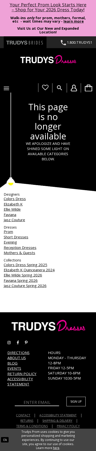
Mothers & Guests (19, 252)
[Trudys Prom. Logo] (48, 60)
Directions (18, 352)
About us (16, 357)
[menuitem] (88, 88)
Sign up (76, 401)
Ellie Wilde (12, 209)
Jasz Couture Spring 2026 (25, 285)
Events (14, 368)
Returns (26, 421)
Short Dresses (16, 236)
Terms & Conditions (32, 426)
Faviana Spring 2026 (21, 280)
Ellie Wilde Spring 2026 (23, 275)
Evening (10, 242)
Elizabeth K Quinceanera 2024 (29, 269)
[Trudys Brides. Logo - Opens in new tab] (25, 42)
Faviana (10, 214)
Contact (23, 415)
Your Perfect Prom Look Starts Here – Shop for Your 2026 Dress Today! (48, 7)
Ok (5, 440)
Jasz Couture (14, 219)
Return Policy (21, 373)
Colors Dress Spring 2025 (25, 264)
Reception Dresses (20, 247)
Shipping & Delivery (57, 421)
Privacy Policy (68, 426)
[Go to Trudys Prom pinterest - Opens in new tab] (28, 342)
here (56, 448)
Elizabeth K (13, 204)
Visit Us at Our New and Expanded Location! (48, 30)
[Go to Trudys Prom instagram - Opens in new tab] (12, 342)
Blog (12, 363)
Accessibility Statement (20, 381)
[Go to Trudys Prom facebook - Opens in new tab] (21, 342)
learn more (74, 21)
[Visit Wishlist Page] (45, 87)
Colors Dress (15, 198)
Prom (8, 231)
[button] (6, 88)
